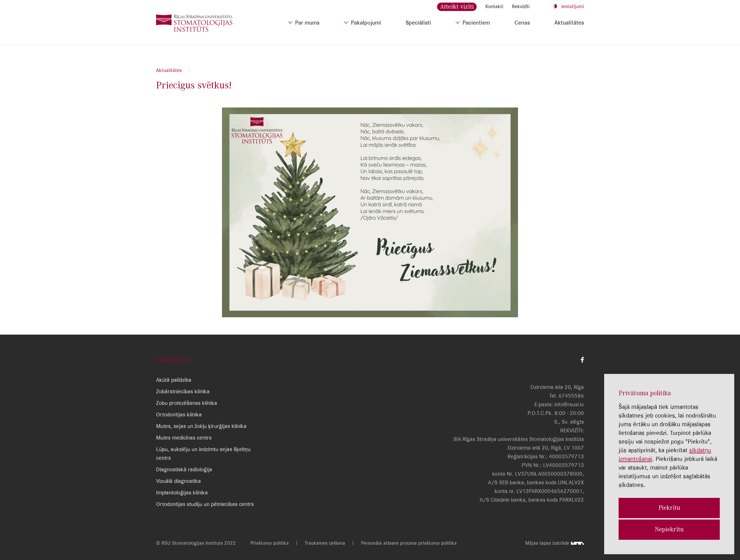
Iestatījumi (572, 6)
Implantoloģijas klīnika (182, 492)
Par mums (307, 22)
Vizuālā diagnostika (178, 481)
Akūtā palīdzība (173, 380)
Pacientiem (476, 22)
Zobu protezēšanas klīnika (186, 403)
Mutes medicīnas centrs (184, 437)
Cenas (522, 22)
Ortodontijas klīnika (179, 414)
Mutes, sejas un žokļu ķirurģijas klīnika (201, 426)
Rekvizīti (521, 6)
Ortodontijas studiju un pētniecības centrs (205, 504)
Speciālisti (418, 22)
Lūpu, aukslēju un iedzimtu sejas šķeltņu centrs (203, 453)
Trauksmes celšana (325, 543)
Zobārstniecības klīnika (183, 391)
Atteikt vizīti (457, 6)
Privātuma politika (269, 543)
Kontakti (494, 6)
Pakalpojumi (366, 22)
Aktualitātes (569, 22)
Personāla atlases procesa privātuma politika (409, 543)
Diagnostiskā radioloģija (184, 469)
